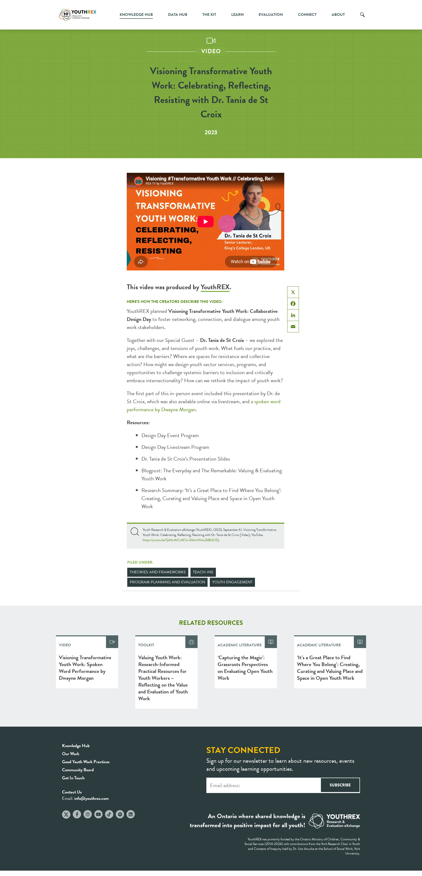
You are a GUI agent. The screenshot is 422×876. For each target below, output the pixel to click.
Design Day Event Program (170, 435)
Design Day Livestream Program (175, 447)
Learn (237, 15)
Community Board (78, 769)
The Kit (209, 15)
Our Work (70, 753)
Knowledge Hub (136, 15)
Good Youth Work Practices (86, 761)
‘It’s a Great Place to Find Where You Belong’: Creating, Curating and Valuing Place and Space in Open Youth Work (211, 498)
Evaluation (271, 15)
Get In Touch (73, 777)
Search (362, 18)
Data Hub (177, 15)
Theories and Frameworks (158, 572)
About (338, 15)
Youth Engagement (232, 582)
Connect (307, 15)
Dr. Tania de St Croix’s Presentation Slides (185, 459)
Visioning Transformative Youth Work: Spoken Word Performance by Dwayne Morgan (85, 667)
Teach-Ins (203, 572)
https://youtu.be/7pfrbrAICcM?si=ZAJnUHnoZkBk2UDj (181, 540)
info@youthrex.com (91, 798)
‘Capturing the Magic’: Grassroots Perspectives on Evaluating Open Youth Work (245, 667)
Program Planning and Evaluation (167, 582)
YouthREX (215, 287)
